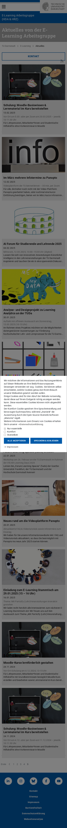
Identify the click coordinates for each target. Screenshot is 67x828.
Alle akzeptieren (16, 441)
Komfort (11, 431)
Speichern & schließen (46, 441)
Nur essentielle (14, 428)
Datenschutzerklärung (31, 424)
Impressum (12, 447)
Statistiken (12, 435)
